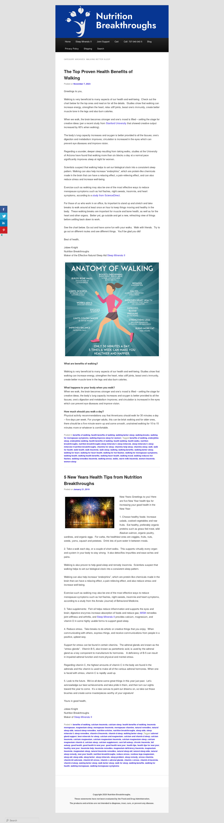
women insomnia (147, 458)
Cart (117, 41)
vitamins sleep (140, 446)
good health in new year (94, 745)
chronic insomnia (142, 742)
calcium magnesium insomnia (107, 739)
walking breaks (142, 434)
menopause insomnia (103, 727)
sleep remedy (131, 756)
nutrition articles (104, 730)
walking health (70, 455)
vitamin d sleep (116, 733)
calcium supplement (108, 742)
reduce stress (123, 754)
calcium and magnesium (111, 736)
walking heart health (110, 455)
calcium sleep (115, 724)
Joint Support (103, 41)
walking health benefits (89, 455)
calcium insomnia (99, 724)
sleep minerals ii (139, 443)
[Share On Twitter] (3, 216)
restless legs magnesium (142, 754)
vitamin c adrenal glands (112, 759)
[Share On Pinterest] (3, 230)
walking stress (105, 458)
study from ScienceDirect (106, 195)
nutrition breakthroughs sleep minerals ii (97, 443)
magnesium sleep (84, 727)
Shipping (88, 48)
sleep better (89, 756)
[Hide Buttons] (1, 235)
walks (115, 458)
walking (113, 449)
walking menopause (80, 765)
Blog (149, 41)
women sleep (70, 461)
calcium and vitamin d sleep (137, 736)
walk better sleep (106, 762)
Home (68, 41)
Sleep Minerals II (84, 41)
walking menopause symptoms (104, 765)
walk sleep (104, 449)
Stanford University (116, 123)
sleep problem (117, 756)
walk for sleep (121, 762)
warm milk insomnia (128, 458)
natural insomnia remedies (103, 751)
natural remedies (143, 727)
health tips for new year (148, 745)
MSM (143, 612)
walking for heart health (91, 452)
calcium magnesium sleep (134, 739)
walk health (79, 449)
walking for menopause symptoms (141, 452)
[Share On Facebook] (3, 209)
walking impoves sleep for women (105, 437)
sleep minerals (124, 443)
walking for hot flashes (113, 452)
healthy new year (72, 748)
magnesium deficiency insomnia (129, 748)
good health (76, 745)
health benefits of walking (103, 434)
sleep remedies (82, 733)
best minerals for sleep (88, 736)
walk (150, 446)
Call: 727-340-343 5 (133, 41)
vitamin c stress (131, 759)
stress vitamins (146, 756)
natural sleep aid (124, 751)
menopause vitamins (124, 727)
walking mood (126, 455)
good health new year (116, 745)
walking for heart (72, 452)
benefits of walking (81, 434)
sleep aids (141, 730)
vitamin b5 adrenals (73, 759)
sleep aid (68, 756)
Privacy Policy (72, 48)
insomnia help (87, 748)
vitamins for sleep (105, 446)
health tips (131, 745)
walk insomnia (92, 449)
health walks (134, 440)
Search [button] (100, 48)
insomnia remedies (104, 748)
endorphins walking (79, 440)
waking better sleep (88, 762)
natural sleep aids (141, 751)
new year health (85, 754)
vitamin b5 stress (91, 759)
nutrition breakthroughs (124, 730)
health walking (120, 440)
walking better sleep (125, 434)
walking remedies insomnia (84, 458)
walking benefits (125, 449)
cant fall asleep (126, 742)
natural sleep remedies (85, 730)
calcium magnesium (82, 739)
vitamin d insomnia (99, 733)
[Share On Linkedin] (3, 223)
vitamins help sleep (124, 446)
